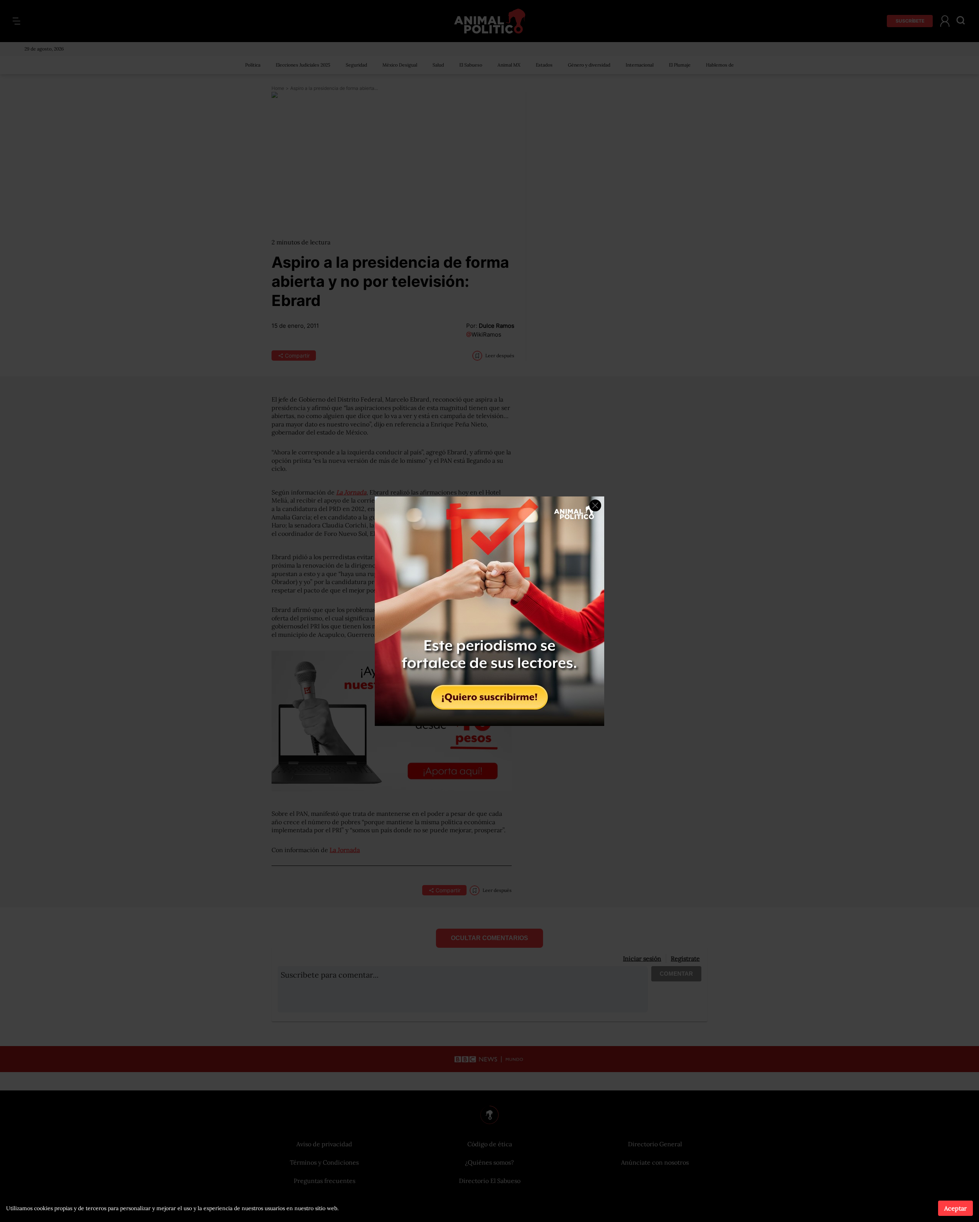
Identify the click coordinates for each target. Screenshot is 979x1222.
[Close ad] (595, 505)
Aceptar (955, 1208)
